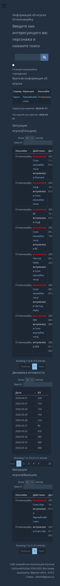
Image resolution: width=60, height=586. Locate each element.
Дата (18, 392)
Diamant (39, 177)
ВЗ (39, 392)
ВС (34, 213)
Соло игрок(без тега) (38, 165)
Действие (39, 150)
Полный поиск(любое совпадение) (24, 71)
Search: (18, 142)
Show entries (30, 138)
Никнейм (21, 150)
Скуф (35, 187)
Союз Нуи (38, 504)
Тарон (16, 97)
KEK (35, 320)
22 (49, 463)
